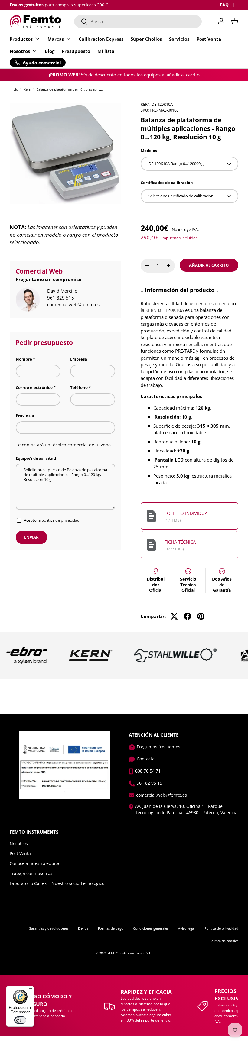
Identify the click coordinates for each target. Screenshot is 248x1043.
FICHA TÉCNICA (180, 542)
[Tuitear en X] (174, 616)
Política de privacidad (221, 928)
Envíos (83, 928)
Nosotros (19, 843)
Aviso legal (186, 928)
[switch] (20, 1020)
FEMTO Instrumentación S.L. (129, 953)
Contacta (146, 759)
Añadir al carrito (209, 265)
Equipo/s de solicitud (36, 458)
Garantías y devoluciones (48, 928)
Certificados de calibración (167, 182)
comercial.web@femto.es (73, 304)
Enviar (31, 537)
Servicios (179, 39)
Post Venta (209, 39)
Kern (27, 89)
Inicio (14, 89)
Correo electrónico (34, 387)
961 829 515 (60, 298)
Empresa (78, 359)
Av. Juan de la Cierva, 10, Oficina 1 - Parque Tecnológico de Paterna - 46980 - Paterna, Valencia (186, 809)
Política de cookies (223, 940)
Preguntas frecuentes (158, 747)
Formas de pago (110, 928)
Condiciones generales (150, 928)
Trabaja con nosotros (31, 873)
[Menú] (30, 989)
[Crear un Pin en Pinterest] (200, 616)
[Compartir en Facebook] (187, 616)
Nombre (24, 359)
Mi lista (105, 51)
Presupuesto (76, 51)
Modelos (149, 150)
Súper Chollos (146, 39)
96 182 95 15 (149, 783)
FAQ (224, 5)
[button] (234, 21)
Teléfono (79, 387)
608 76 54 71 (148, 771)
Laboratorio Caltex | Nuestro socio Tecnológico (57, 883)
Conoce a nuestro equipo (35, 863)
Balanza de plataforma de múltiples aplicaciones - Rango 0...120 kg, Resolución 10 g (70, 89)
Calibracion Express (101, 39)
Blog (49, 51)
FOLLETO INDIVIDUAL (187, 513)
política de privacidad (60, 520)
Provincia (25, 415)
